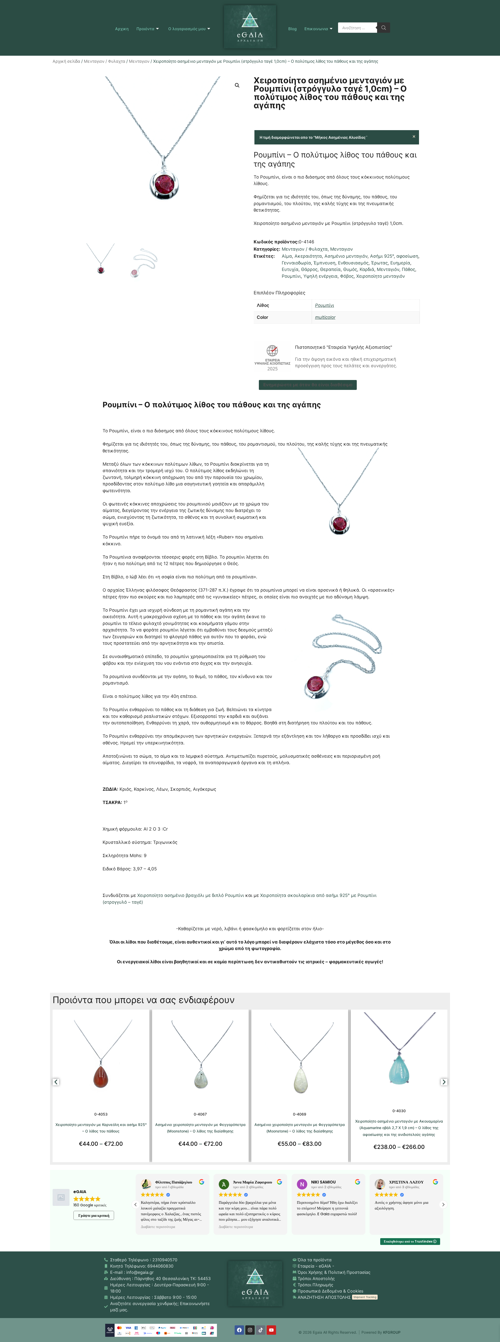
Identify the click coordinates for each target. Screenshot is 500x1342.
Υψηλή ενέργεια (320, 276)
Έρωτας (379, 262)
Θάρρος (309, 269)
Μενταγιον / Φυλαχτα (104, 61)
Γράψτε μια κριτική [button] (93, 1215)
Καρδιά (367, 269)
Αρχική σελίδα (66, 61)
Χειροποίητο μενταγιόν (380, 276)
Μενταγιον (139, 61)
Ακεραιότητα (308, 256)
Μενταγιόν (388, 269)
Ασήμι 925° (382, 256)
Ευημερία (400, 262)
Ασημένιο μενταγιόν (345, 256)
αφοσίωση (407, 256)
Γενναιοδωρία (296, 262)
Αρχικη (122, 28)
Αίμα (287, 256)
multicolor (325, 317)
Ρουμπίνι (291, 276)
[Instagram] (250, 1330)
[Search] (383, 27)
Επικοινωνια (316, 28)
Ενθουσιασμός (353, 262)
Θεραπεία (330, 269)
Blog (292, 28)
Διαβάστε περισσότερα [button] (158, 1227)
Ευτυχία (290, 269)
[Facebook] (239, 1330)
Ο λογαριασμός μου (187, 28)
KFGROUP (392, 1332)
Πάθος (408, 269)
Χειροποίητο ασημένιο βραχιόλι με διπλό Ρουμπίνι (191, 895)
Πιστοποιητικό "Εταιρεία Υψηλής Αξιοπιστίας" (343, 347)
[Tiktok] (260, 1330)
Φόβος (347, 276)
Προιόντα (145, 28)
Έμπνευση (324, 262)
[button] (237, 85)
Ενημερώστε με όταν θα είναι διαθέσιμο (307, 384)
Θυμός (350, 269)
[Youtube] (271, 1330)
